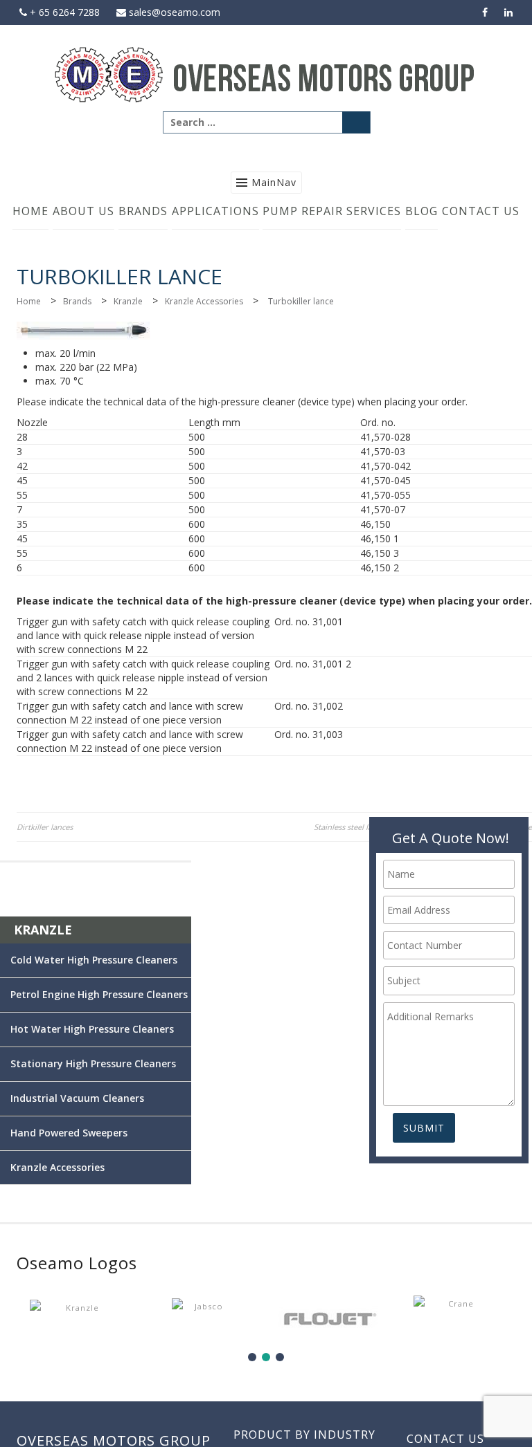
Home (30, 211)
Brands (143, 211)
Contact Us (481, 211)
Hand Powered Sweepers (93, 1132)
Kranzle (128, 301)
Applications (215, 211)
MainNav (273, 182)
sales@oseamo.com (173, 12)
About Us (83, 211)
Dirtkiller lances (45, 827)
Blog (421, 211)
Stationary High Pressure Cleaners (93, 1063)
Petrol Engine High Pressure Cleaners (99, 994)
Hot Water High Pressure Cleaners (93, 1029)
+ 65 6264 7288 (63, 12)
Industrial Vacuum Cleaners (93, 1098)
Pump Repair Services (332, 211)
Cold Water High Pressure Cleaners (93, 959)
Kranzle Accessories (204, 301)
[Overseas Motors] (266, 73)
